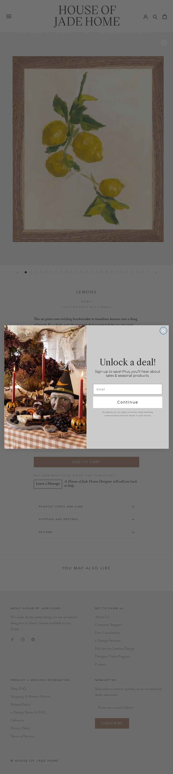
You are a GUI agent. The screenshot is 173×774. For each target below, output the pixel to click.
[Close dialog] (163, 330)
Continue (127, 402)
